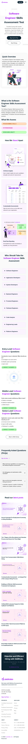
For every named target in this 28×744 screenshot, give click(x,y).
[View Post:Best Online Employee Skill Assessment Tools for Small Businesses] (14, 635)
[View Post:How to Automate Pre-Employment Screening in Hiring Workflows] (14, 509)
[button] (11, 270)
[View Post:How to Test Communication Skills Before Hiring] (14, 548)
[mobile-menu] (26, 2)
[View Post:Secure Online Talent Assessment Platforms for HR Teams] (14, 615)
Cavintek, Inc (9, 736)
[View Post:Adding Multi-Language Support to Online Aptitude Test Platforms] (14, 595)
